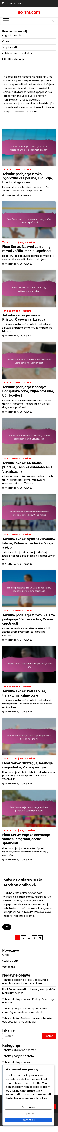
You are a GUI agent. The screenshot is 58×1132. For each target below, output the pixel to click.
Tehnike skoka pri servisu (16, 310)
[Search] (53, 20)
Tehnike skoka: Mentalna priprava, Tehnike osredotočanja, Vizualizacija (27, 467)
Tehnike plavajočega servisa (18, 242)
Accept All (28, 1120)
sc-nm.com (29, 12)
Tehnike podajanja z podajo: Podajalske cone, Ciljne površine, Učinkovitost (28, 391)
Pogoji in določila (12, 35)
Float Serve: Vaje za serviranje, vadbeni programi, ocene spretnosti (26, 839)
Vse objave (9, 966)
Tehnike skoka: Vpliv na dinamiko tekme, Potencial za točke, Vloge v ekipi (28, 543)
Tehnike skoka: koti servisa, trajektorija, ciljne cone (24, 693)
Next (40, 937)
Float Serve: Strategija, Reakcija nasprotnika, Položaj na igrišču (27, 765)
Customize (28, 1107)
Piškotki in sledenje (13, 59)
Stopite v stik (10, 47)
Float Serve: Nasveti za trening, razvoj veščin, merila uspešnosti (27, 249)
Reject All (28, 1113)
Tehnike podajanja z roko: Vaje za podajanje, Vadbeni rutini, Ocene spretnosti (28, 619)
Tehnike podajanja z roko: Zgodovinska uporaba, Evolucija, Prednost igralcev (27, 178)
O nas (5, 41)
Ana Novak (10, 195)
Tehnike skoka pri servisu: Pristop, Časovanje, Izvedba (23, 317)
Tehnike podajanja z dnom (17, 169)
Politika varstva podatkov (17, 53)
